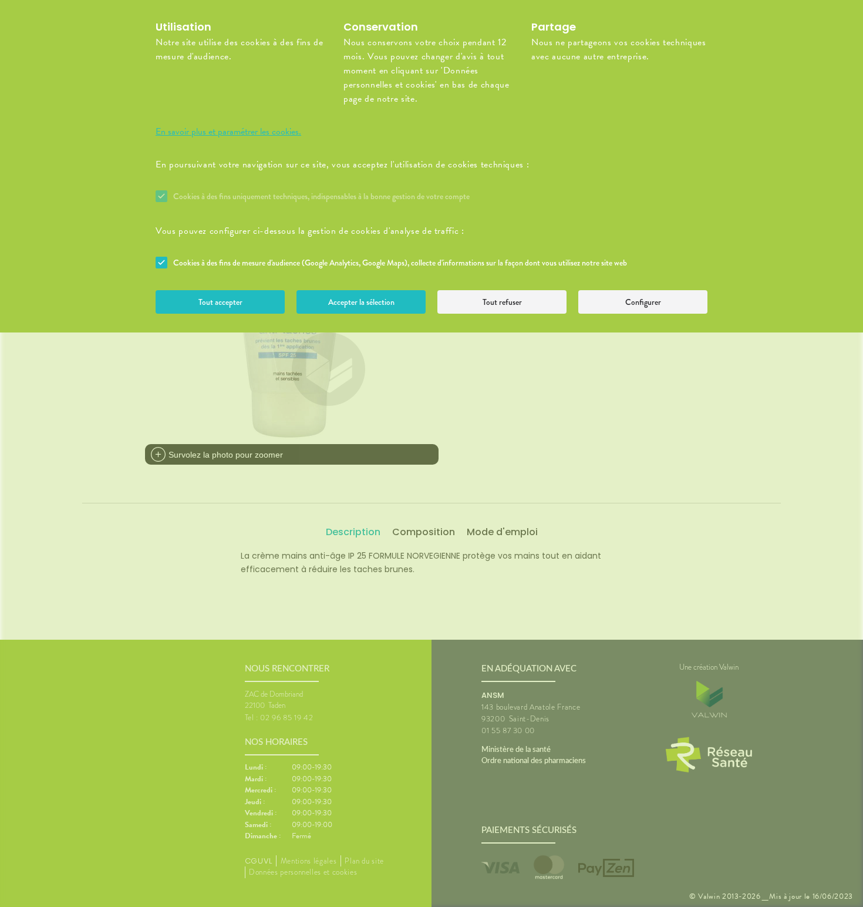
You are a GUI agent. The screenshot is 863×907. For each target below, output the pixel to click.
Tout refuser (502, 302)
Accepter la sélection (361, 302)
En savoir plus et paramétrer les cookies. (228, 132)
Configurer (643, 302)
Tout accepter (220, 302)
